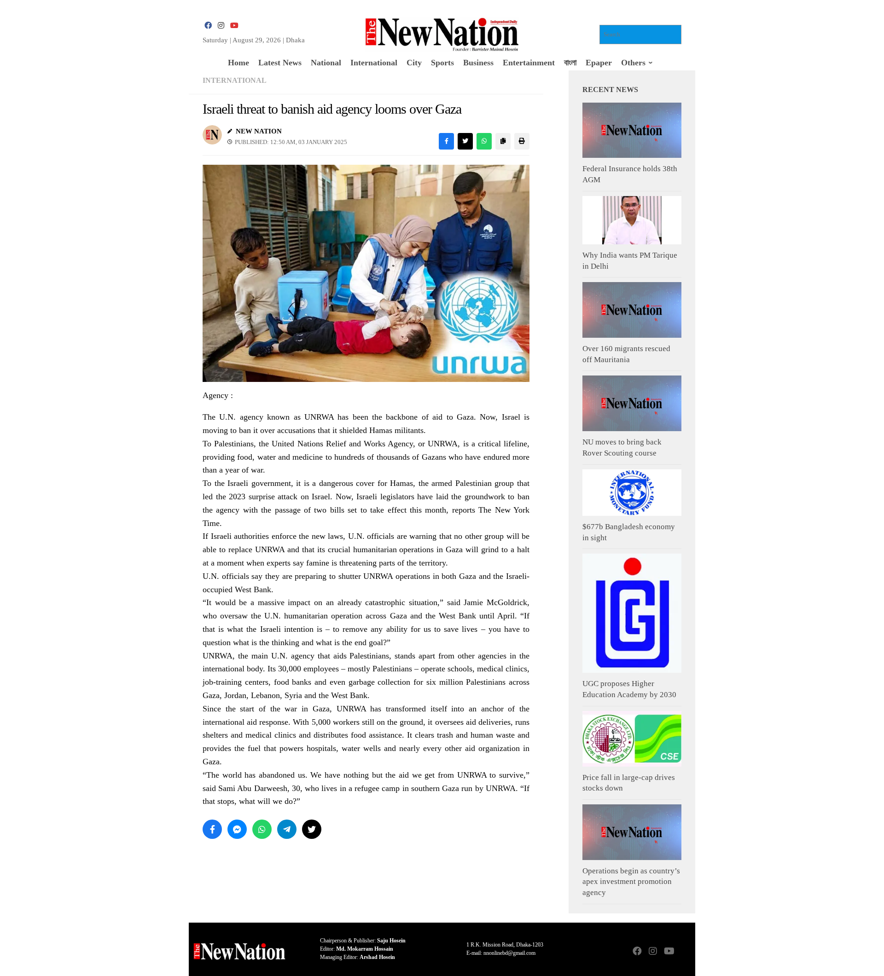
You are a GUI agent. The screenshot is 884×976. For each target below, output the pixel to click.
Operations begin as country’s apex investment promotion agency (631, 881)
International (235, 80)
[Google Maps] (684, 952)
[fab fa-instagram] (221, 25)
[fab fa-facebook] (208, 25)
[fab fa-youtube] (234, 25)
